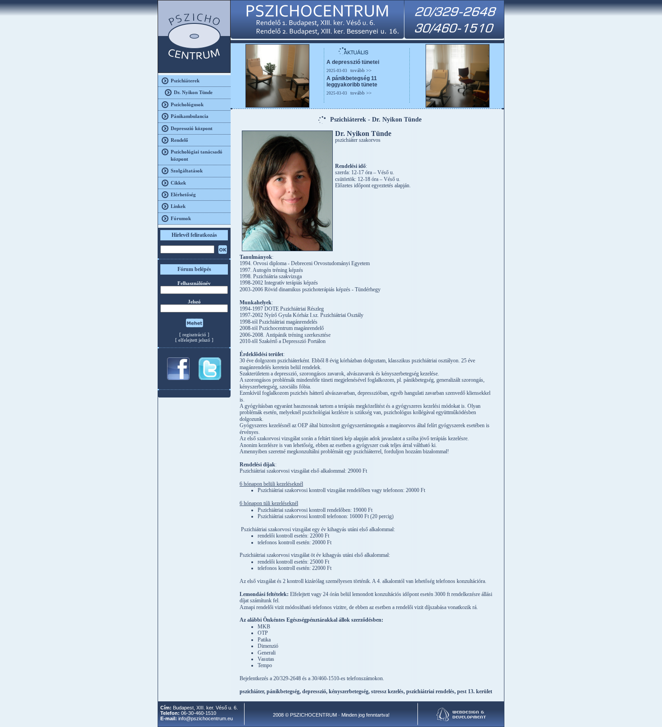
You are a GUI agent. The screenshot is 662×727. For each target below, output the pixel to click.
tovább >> (361, 70)
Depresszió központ (192, 128)
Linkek (178, 206)
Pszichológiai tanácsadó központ (196, 155)
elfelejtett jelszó (194, 340)
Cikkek (178, 182)
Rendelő (179, 140)
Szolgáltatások (187, 170)
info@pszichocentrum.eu (205, 718)
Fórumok (181, 218)
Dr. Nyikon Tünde (193, 92)
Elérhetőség (183, 194)
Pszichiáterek (185, 80)
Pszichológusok (187, 104)
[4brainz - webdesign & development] (461, 719)
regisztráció (194, 334)
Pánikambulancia (190, 116)
